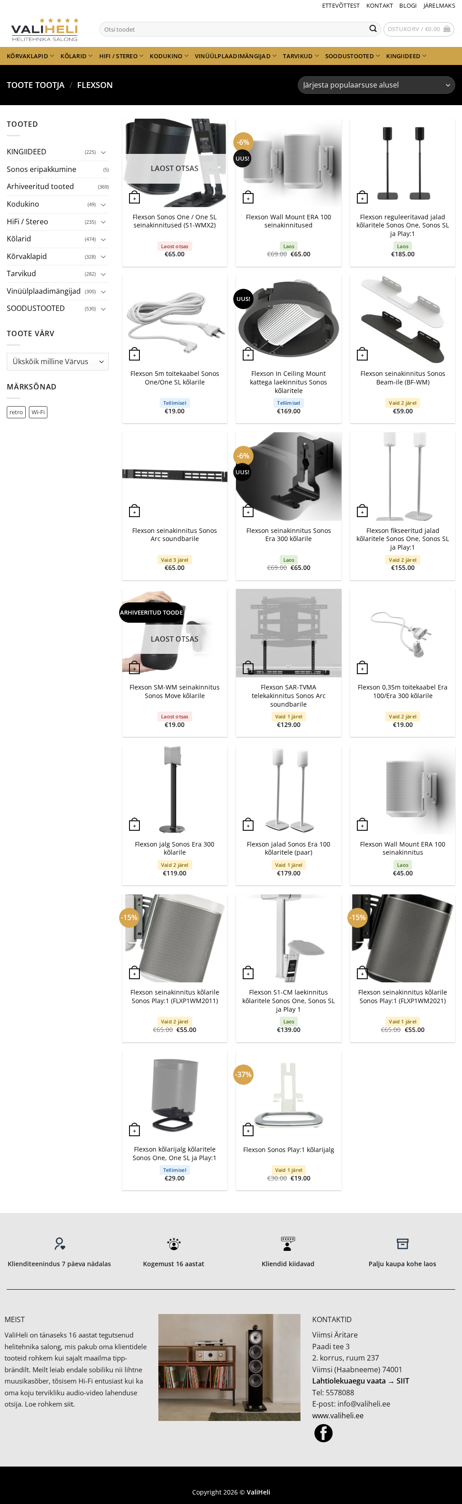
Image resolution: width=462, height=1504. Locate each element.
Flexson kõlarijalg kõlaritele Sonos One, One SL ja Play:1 (175, 1153)
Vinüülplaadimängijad (233, 56)
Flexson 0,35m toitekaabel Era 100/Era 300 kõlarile (403, 691)
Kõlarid (73, 56)
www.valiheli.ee (338, 1416)
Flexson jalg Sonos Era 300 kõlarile (174, 848)
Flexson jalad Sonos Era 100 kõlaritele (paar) (288, 848)
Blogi (408, 5)
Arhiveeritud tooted (40, 186)
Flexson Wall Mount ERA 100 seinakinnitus (402, 848)
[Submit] (373, 29)
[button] (419, 29)
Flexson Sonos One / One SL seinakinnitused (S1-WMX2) (175, 221)
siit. (69, 1403)
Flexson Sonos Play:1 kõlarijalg (288, 1150)
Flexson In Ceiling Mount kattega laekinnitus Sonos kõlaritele (288, 382)
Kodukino (166, 56)
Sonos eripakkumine (41, 169)
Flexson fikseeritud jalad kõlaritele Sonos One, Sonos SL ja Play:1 (402, 539)
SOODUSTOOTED (349, 56)
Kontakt (379, 5)
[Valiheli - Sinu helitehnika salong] (46, 29)
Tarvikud (298, 56)
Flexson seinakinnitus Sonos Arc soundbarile (174, 535)
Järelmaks (439, 5)
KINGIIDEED (403, 56)
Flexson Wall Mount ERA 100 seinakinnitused (288, 221)
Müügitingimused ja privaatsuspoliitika (231, 1478)
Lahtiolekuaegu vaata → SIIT (360, 1381)
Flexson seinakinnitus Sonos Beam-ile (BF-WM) (402, 378)
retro (16, 412)
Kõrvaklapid (27, 56)
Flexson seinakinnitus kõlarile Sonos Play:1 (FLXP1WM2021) (402, 996)
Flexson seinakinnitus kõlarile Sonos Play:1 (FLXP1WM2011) (174, 996)
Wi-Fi (38, 412)
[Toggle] (103, 152)
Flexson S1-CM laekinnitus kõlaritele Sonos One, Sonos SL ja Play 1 (288, 1000)
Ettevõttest (341, 5)
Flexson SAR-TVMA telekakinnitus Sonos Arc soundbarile (289, 695)
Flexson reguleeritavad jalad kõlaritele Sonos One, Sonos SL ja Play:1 (402, 225)
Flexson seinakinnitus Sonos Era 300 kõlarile (288, 535)
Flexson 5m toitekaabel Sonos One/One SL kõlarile (174, 378)
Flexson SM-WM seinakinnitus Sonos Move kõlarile (174, 691)
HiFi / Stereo (118, 56)
